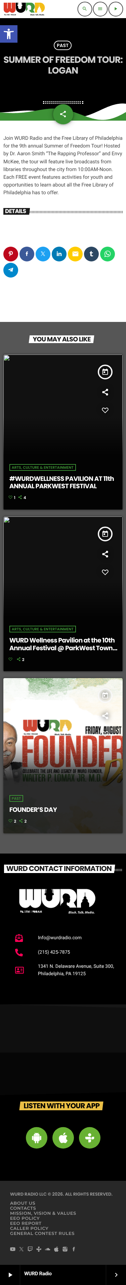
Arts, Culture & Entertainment (43, 467)
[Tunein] (39, 1249)
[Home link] (24, 9)
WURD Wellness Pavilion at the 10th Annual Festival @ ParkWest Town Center (62, 648)
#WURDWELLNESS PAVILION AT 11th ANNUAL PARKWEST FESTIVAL (61, 482)
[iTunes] (56, 1249)
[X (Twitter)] (21, 1249)
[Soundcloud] (47, 1249)
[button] (8, 34)
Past (63, 45)
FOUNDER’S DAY (33, 809)
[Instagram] (65, 1249)
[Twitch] (30, 1249)
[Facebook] (74, 1249)
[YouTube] (12, 1249)
